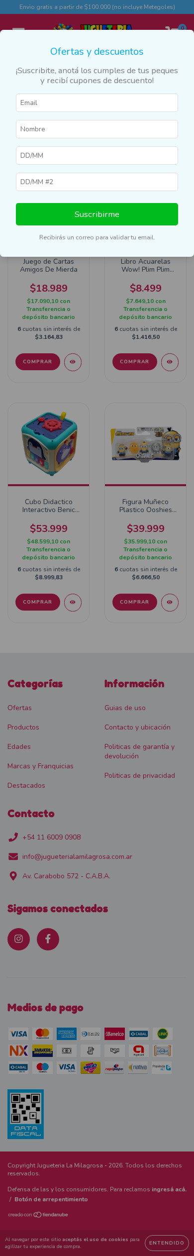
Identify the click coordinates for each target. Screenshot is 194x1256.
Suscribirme (97, 214)
